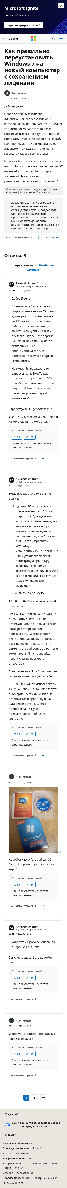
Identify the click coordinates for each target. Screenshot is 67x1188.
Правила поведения (15, 1178)
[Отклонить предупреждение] (61, 5)
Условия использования (18, 1173)
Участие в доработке (16, 1153)
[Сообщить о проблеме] (7, 246)
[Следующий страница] (43, 1097)
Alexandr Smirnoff (27, 283)
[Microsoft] (33, 38)
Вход (61, 38)
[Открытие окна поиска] (53, 38)
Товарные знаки (45, 1178)
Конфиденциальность (16, 1158)
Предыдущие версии (16, 1148)
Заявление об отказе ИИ (18, 1143)
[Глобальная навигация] (3, 38)
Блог (36, 1148)
